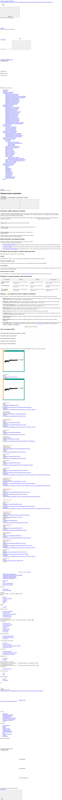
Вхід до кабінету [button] (6, 725)
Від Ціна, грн (3, 593)
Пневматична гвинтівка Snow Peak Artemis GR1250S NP (14, 413)
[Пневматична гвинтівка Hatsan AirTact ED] (32, 451)
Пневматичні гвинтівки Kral (9, 578)
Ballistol (17, 324)
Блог (40, 2)
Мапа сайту (5, 736)
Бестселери (5, 91)
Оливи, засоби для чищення (13, 157)
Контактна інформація (34, 2)
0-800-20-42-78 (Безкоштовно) (6, 59)
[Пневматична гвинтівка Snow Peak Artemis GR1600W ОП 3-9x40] (32, 441)
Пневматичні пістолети (8, 106)
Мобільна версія (22, 700)
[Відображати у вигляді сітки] (10, 204)
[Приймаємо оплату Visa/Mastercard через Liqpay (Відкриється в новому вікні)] (10, 690)
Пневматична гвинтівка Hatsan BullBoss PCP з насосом (14, 543)
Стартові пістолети (7, 125)
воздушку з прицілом (29, 273)
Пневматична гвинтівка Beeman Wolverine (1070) (13, 560)
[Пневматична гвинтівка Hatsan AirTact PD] (32, 458)
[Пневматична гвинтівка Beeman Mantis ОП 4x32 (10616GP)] (32, 465)
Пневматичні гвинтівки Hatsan (9, 574)
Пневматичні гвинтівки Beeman (9, 576)
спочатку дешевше (11, 197)
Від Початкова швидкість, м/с (6, 619)
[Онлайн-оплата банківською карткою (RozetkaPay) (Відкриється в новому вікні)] (32, 690)
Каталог (2, 2)
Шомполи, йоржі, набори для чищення (16, 158)
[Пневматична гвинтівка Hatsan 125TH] (32, 389)
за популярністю (4, 197)
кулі (28, 319)
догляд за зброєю (40, 323)
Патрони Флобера (11, 145)
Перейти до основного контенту (7, 1)
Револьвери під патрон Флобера (9, 132)
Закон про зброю (10, 2)
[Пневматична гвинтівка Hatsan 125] (32, 361)
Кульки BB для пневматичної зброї (15, 143)
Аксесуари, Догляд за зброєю (9, 138)
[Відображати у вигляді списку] (29, 204)
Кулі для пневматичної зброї (13, 142)
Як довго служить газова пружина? (8, 341)
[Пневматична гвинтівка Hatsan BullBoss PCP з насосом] (32, 537)
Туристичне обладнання (8, 164)
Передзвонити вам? (4, 60)
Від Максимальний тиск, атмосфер (7, 663)
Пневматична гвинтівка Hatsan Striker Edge (12, 432)
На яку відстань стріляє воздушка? (8, 343)
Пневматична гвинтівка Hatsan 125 (10, 376)
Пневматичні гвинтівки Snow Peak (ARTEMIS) (12, 575)
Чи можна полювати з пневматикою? (8, 335)
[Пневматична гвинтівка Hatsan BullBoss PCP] (32, 530)
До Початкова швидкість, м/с (22, 619)
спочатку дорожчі (19, 197)
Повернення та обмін (25, 2)
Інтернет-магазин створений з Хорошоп (8, 701)
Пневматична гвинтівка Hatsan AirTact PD (11, 462)
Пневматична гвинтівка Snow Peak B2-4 (11, 438)
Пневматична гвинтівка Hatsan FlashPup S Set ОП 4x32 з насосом (16, 492)
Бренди (4, 179)
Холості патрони (11, 144)
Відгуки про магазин (45, 2)
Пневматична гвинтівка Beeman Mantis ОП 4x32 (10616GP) (15, 470)
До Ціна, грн (13, 593)
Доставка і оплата (17, 2)
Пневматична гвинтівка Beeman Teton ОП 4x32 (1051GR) (15, 551)
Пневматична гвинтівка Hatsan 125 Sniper (11, 422)
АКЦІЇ (5, 2)
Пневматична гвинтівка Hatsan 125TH (11, 405)
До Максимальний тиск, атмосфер (25, 663)
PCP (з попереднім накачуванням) (10, 248)
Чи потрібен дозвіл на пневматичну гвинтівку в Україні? (12, 333)
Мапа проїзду (3, 789)
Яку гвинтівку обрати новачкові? (7, 338)
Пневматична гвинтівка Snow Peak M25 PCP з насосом (14, 481)
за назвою (26, 197)
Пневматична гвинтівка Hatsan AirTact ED (11, 456)
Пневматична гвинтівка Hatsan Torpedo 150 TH (12, 528)
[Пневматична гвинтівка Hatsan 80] (32, 517)
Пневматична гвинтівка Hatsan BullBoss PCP (12, 535)
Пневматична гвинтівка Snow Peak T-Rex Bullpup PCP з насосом (16, 514)
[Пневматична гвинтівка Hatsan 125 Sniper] (32, 416)
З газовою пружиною (7, 246)
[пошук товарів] (21, 45)
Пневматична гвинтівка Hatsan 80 (10, 520)
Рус (3, 5)
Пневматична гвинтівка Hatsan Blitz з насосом (12, 504)
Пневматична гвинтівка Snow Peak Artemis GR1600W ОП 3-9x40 (16, 448)
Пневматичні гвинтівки (8, 93)
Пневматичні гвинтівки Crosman (9, 577)
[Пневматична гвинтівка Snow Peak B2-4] (32, 434)
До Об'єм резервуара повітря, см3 (25, 665)
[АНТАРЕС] (3, 687)
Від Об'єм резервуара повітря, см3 (7, 665)
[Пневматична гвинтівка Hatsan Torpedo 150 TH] (32, 522)
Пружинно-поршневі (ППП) (9, 244)
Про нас (51, 2)
